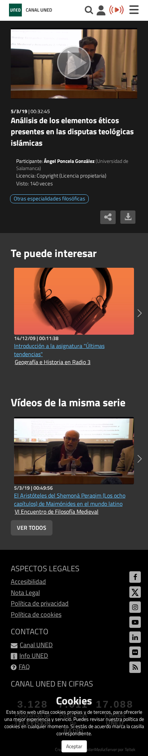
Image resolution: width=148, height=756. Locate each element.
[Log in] (101, 11)
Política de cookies (36, 614)
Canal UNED (36, 645)
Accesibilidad (28, 581)
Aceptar (74, 746)
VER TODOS (31, 527)
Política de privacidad (40, 603)
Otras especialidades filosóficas (49, 198)
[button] (139, 313)
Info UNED (33, 655)
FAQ (24, 667)
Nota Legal (25, 592)
